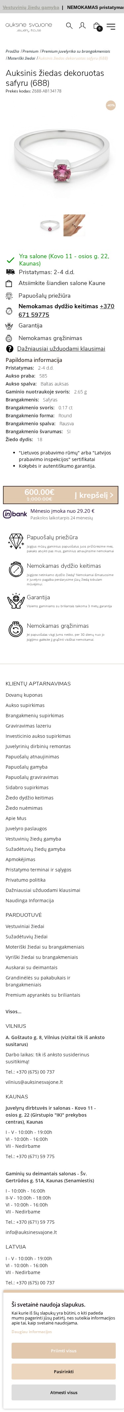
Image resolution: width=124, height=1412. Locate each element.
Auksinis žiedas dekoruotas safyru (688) (73, 58)
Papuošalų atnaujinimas (32, 756)
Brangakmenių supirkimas (35, 715)
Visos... (13, 1011)
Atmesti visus (63, 1392)
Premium (30, 51)
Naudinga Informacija (30, 900)
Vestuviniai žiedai (25, 926)
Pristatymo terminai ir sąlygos (38, 869)
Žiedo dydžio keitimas (30, 797)
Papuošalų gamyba (27, 767)
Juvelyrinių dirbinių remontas (38, 746)
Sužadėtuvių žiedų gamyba (35, 849)
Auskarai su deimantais (32, 967)
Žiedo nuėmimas (24, 808)
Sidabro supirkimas (27, 787)
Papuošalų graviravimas (32, 777)
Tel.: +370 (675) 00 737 (30, 1072)
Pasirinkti (64, 1372)
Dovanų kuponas (24, 695)
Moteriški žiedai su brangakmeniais (45, 947)
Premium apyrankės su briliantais (43, 995)
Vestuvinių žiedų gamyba (33, 839)
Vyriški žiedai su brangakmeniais (42, 957)
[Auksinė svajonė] (29, 27)
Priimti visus (63, 1351)
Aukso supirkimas (25, 705)
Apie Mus (16, 818)
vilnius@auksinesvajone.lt (34, 1082)
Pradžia (12, 51)
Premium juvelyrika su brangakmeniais (76, 51)
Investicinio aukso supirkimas (38, 736)
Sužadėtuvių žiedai (27, 936)
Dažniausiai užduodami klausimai (61, 349)
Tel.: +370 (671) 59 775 (30, 1156)
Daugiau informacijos (32, 1331)
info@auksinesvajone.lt (31, 1232)
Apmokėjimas (20, 859)
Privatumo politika (26, 880)
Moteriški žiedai (21, 58)
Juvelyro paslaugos (26, 828)
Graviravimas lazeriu (28, 726)
